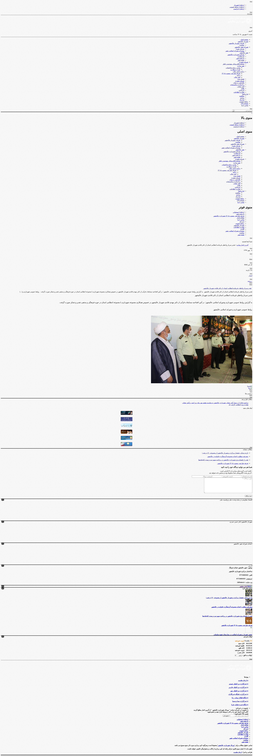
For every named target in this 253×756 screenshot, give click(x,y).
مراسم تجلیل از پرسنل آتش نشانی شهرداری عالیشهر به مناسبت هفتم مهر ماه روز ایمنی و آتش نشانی (215, 403)
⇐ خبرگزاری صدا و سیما (240, 701)
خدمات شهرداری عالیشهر (235, 54)
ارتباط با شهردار (239, 5)
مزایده (242, 98)
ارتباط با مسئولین (238, 212)
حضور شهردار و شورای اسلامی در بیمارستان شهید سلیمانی (233, 634)
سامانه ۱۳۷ (244, 103)
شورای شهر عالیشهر (241, 47)
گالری (242, 229)
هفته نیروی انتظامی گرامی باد (238, 405)
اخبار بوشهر (243, 586)
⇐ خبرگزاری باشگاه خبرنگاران (238, 694)
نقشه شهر (241, 60)
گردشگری (241, 56)
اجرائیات (241, 90)
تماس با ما (244, 105)
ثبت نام (242, 221)
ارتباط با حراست (238, 9)
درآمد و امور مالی (238, 71)
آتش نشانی (240, 86)
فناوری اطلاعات (239, 92)
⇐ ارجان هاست (243, 680)
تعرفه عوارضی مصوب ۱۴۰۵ (231, 73)
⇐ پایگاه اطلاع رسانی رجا (240, 698)
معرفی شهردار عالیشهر (236, 43)
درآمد (238, 75)
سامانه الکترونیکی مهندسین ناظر (233, 64)
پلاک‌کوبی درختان (238, 83)
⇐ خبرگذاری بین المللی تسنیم (238, 684)
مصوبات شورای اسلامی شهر (234, 51)
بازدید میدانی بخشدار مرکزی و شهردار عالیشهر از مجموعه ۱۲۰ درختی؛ (225, 453)
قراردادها (245, 94)
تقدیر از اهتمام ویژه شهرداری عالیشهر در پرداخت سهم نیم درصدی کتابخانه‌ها (223, 460)
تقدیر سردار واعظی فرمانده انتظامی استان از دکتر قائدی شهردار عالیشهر (227, 288)
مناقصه (241, 96)
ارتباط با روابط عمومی (236, 7)
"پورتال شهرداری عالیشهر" (226, 745)
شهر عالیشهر (244, 53)
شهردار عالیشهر (243, 41)
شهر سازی (240, 66)
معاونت (241, 45)
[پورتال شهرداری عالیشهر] (239, 26)
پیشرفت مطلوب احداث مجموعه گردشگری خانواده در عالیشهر (227, 456)
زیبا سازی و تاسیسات (237, 85)
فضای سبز (240, 79)
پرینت (250, 281)
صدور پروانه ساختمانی (233, 68)
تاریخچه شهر (240, 58)
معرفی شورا (240, 49)
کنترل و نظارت (235, 69)
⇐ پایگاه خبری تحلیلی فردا (239, 705)
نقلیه (242, 88)
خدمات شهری (243, 62)
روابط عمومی (243, 101)
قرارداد (242, 100)
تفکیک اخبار (240, 218)
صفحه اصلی (244, 39)
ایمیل (250, 275)
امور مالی (237, 77)
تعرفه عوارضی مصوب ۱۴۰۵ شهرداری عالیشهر (228, 216)
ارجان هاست (237, 752)
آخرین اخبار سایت (242, 245)
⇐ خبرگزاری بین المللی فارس (238, 687)
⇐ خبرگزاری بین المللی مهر (239, 691)
